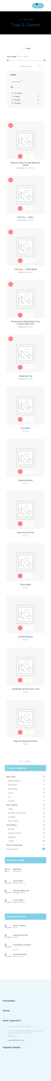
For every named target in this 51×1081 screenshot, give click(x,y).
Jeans (10, 809)
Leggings (11, 837)
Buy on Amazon (20, 419)
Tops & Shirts (13, 821)
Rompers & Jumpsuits (17, 813)
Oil (9, 797)
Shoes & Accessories (14, 845)
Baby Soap (12, 785)
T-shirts (11, 841)
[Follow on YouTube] (9, 1072)
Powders (11, 801)
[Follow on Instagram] (13, 1072)
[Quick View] (25, 156)
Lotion (10, 793)
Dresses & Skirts (14, 833)
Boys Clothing (11, 805)
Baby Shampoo (14, 781)
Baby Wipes (13, 789)
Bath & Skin (10, 777)
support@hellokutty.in (16, 1040)
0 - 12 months (17, 93)
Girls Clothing (11, 825)
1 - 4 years (16, 96)
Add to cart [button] (20, 156)
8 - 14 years (16, 103)
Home (20, 19)
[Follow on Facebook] (4, 1072)
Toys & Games (12, 849)
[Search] (40, 5)
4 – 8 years (16, 100)
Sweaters (11, 817)
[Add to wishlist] (31, 156)
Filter (28, 48)
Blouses (11, 829)
